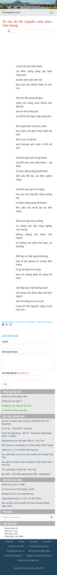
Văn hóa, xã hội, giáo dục (15, 410)
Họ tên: (5, 342)
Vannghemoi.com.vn (15, 551)
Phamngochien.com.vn (39, 546)
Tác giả (21, 541)
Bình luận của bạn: (10, 352)
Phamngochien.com (11, 12)
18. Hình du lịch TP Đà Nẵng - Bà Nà (18, 489)
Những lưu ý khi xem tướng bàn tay (18, 494)
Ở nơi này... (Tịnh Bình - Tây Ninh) (17, 428)
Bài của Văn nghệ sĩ (13, 555)
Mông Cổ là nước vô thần (13, 484)
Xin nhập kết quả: (15, 373)
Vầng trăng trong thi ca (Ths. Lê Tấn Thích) (21, 498)
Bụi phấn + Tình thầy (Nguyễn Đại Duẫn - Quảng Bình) (26, 474)
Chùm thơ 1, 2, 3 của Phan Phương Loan (20, 450)
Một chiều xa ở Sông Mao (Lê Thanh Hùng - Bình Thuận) (27, 445)
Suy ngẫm (47, 541)
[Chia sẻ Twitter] (11, 324)
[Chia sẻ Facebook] (3, 324)
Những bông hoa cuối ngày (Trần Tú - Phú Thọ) (23, 440)
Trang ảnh (33, 541)
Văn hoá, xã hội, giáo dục (28, 560)
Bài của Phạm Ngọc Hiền (15, 396)
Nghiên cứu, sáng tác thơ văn (17, 406)
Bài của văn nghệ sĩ (45, 322)
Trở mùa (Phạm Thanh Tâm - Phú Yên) (19, 469)
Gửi (5, 384)
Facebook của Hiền (16, 546)
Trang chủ (9, 541)
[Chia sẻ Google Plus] (6, 324)
